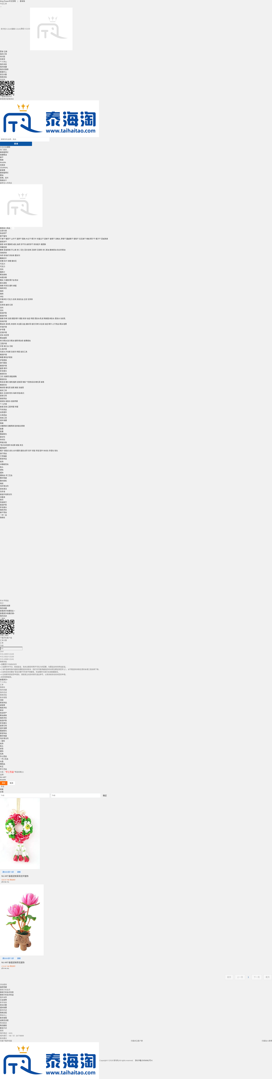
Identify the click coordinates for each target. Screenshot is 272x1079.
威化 (15, 244)
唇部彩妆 (3, 374)
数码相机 (3, 481)
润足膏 (6, 335)
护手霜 (2, 330)
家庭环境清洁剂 (6, 495)
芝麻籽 (34, 250)
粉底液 (2, 382)
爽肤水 (51, 319)
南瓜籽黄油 (61, 250)
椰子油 (11, 280)
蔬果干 (46, 239)
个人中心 (3, 62)
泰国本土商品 (5, 228)
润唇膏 (6, 377)
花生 (22, 250)
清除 (8, 147)
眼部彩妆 (3, 385)
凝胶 (21, 319)
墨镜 (22, 451)
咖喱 (1, 286)
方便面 (6, 280)
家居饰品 (3, 459)
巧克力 (2, 264)
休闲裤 (12, 445)
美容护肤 (3, 313)
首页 (1, 500)
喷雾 (32, 319)
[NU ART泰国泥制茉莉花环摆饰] (20, 833)
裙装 (17, 445)
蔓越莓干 (69, 239)
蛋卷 (1, 244)
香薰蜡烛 (27, 341)
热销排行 (3, 502)
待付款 (2, 57)
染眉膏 (21, 388)
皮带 (26, 451)
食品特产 (3, 233)
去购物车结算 (5, 606)
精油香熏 (3, 338)
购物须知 (3, 77)
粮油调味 (3, 275)
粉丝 (16, 280)
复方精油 (10, 341)
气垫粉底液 (30, 382)
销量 (1, 789)
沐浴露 (19, 324)
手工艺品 (9, 475)
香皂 (33, 324)
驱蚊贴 (2, 401)
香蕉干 (52, 239)
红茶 (11, 305)
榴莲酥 (43, 244)
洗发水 (2, 352)
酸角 (24, 239)
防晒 (5, 319)
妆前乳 (62, 319)
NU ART (3, 777)
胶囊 (1, 429)
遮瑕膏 (19, 382)
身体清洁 (3, 489)
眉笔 (42, 382)
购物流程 (3, 1013)
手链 (37, 451)
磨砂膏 (28, 324)
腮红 (7, 382)
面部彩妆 (3, 379)
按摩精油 (3, 155)
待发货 (2, 59)
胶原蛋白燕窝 (19, 426)
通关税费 (3, 1008)
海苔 (1, 255)
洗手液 (2, 492)
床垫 (1, 749)
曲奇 (18, 244)
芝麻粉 (39, 250)
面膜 (1, 319)
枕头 (1, 467)
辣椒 (88, 239)
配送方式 (3, 1028)
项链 (33, 451)
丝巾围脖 (16, 451)
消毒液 (2, 497)
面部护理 (3, 316)
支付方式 (3, 1010)
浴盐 (24, 324)
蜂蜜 (15, 286)
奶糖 (1, 261)
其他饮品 (20, 299)
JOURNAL (4, 168)
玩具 (1, 754)
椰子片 (34, 239)
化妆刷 (6, 393)
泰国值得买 (4, 152)
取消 (11, 783)
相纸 (1, 484)
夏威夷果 (104, 239)
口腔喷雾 (11, 407)
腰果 (1, 250)
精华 (17, 319)
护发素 (8, 352)
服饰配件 (3, 448)
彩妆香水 (3, 371)
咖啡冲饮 (3, 288)
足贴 (1, 335)
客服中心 (3, 72)
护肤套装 (3, 360)
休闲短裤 (6, 445)
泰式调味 (3, 283)
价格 (1, 792)
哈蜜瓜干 (40, 239)
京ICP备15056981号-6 (143, 1061)
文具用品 (3, 415)
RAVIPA (3, 163)
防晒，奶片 (4, 178)
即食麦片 (37, 244)
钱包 (56, 451)
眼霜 (1, 357)
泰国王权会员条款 (7, 992)
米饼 (5, 244)
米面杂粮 (3, 278)
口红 (1, 377)
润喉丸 (57, 239)
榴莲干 (8, 239)
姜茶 (7, 305)
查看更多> (4, 680)
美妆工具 (3, 390)
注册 (5, 52)
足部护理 (3, 333)
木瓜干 (28, 239)
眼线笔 (2, 388)
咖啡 (1, 291)
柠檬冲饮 (3, 299)
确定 (3, 783)
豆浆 (25, 299)
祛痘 (28, 319)
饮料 (1, 269)
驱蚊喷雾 (14, 401)
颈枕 (1, 470)
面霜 (13, 319)
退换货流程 (4, 1020)
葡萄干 (76, 239)
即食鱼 (11, 255)
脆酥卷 (10, 244)
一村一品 (3, 515)
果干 (1, 157)
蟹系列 (17, 255)
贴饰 (1, 462)
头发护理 (3, 349)
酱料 (11, 286)
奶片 (5, 261)
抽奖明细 (3, 987)
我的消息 (3, 64)
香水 (1, 393)
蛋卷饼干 (3, 242)
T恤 (1, 445)
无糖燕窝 (10, 426)
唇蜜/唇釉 (13, 377)
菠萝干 (19, 239)
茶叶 (1, 302)
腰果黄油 (53, 250)
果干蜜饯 (3, 236)
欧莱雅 (2, 170)
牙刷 (11, 346)
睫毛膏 (37, 382)
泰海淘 (22, 1)
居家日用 (3, 396)
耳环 (29, 451)
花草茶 (30, 299)
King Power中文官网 (8, 1)
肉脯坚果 (3, 247)
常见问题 (3, 75)
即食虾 (6, 255)
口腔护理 (3, 344)
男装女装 (3, 443)
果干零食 (3, 513)
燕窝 (1, 160)
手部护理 (3, 327)
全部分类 (3, 231)
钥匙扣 (6, 451)
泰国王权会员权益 (7, 995)
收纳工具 (3, 418)
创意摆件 (3, 412)
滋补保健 (3, 420)
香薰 (65, 324)
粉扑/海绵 (13, 393)
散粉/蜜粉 (13, 382)
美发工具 (23, 352)
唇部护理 (3, 366)
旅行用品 (3, 454)
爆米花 (14, 261)
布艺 (1, 767)
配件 (41, 451)
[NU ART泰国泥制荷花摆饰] (22, 920)
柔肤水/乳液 (38, 319)
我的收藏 (3, 67)
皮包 (11, 451)
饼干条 (23, 244)
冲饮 (1, 297)
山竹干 (13, 239)
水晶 (1, 762)
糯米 (1, 280)
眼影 (24, 382)
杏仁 (18, 250)
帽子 (1, 451)
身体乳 (8, 324)
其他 (5, 407)
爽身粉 (13, 324)
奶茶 (14, 299)
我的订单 (3, 54)
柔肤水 (57, 319)
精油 (1, 175)
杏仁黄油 (45, 250)
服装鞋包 (3, 434)
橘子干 (98, 239)
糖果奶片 (3, 258)
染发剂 (13, 352)
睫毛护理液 (8, 357)
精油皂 (2, 324)
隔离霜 (46, 319)
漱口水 (6, 346)
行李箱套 (3, 456)
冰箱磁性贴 (4, 464)
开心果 (13, 250)
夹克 (21, 445)
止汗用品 (55, 324)
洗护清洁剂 (4, 486)
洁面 (9, 319)
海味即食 (3, 253)
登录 (1, 52)
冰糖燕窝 (3, 426)
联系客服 (3, 1018)
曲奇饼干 (29, 244)
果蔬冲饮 (3, 708)
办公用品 (3, 756)
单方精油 (3, 341)
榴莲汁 (2, 272)
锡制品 (2, 475)
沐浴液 (41, 324)
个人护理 (3, 404)
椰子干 (92, 239)
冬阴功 (6, 286)
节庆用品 (3, 410)
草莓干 (63, 239)
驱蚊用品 (3, 399)
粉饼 (24, 319)
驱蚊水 (8, 401)
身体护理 (3, 321)
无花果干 (82, 239)
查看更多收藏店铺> (7, 613)
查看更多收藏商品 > (7, 611)
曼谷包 (2, 437)
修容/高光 (20, 393)
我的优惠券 (4, 69)
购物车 (2, 180)
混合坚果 (27, 250)
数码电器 (3, 478)
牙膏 (1, 346)
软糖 (9, 261)
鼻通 (1, 407)
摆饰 (1, 473)
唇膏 (1, 368)
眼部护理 (3, 355)
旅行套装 (3, 363)
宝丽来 (2, 165)
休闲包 (2, 440)
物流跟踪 (3, 1026)
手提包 (51, 451)
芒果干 (2, 239)
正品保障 (3, 1000)
